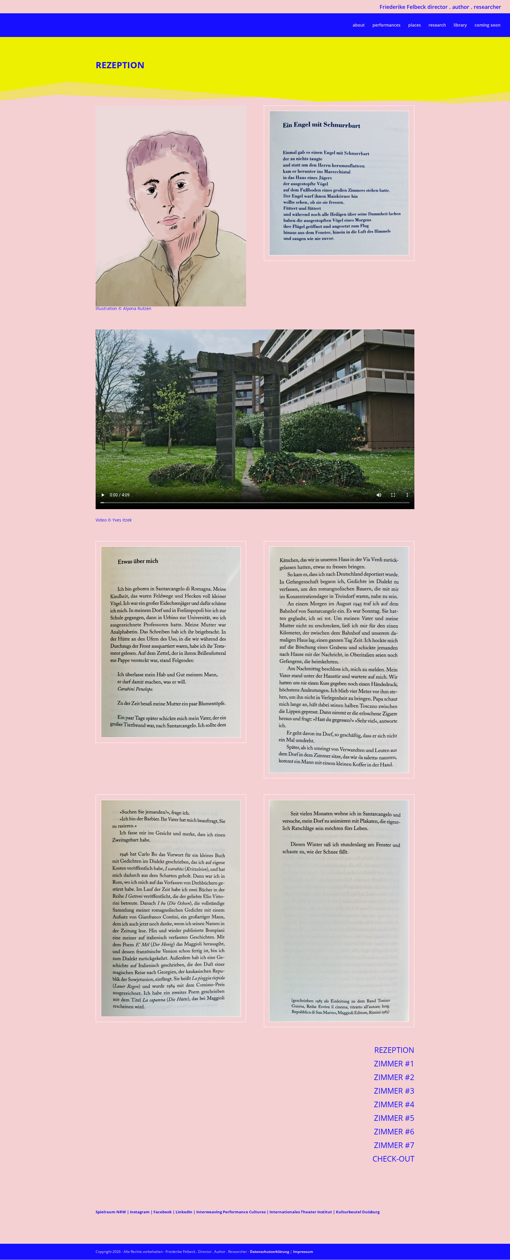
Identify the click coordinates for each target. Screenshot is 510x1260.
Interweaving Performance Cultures (231, 1211)
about (359, 25)
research (437, 25)
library (460, 25)
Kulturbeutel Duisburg (358, 1211)
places (414, 25)
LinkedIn (184, 1211)
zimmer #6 (394, 1131)
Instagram (140, 1211)
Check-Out (393, 1158)
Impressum (303, 1251)
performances (386, 25)
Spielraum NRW (111, 1211)
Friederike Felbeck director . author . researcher (440, 7)
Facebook (162, 1211)
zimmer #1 (394, 1063)
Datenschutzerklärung (269, 1251)
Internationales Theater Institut (300, 1211)
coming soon (488, 25)
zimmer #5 (394, 1118)
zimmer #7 (394, 1145)
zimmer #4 (394, 1104)
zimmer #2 (394, 1077)
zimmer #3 (394, 1090)
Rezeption (394, 1050)
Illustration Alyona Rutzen (123, 308)
